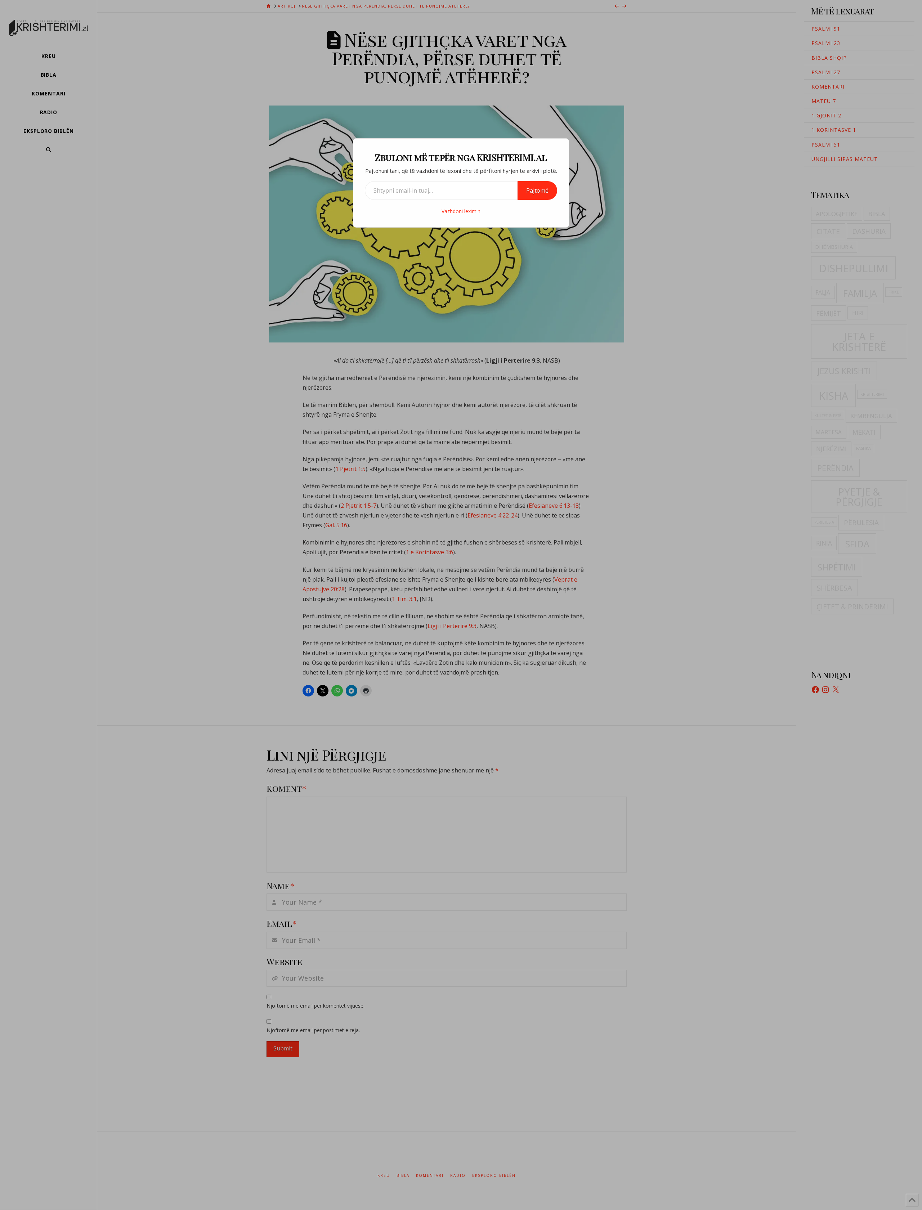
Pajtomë (537, 190)
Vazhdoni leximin (461, 211)
